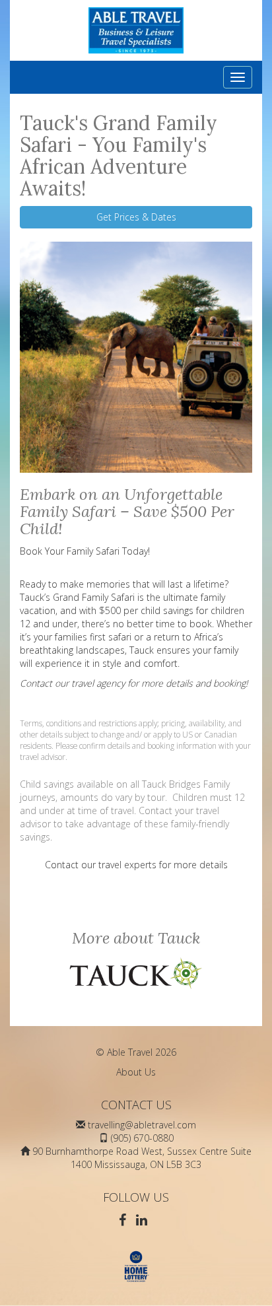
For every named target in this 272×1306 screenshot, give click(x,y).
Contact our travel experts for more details (136, 864)
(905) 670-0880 (142, 1138)
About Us (136, 1072)
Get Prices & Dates (136, 217)
